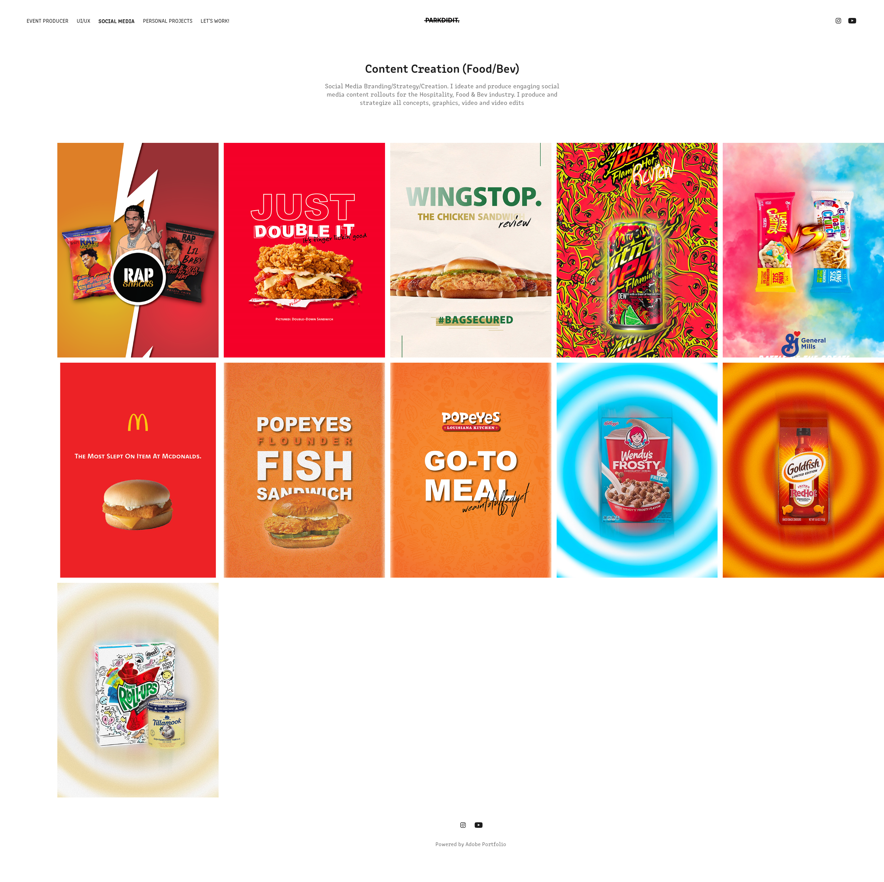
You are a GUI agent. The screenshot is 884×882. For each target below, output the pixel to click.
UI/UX (83, 20)
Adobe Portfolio (485, 843)
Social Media (116, 20)
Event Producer (47, 20)
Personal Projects (167, 20)
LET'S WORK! (215, 20)
